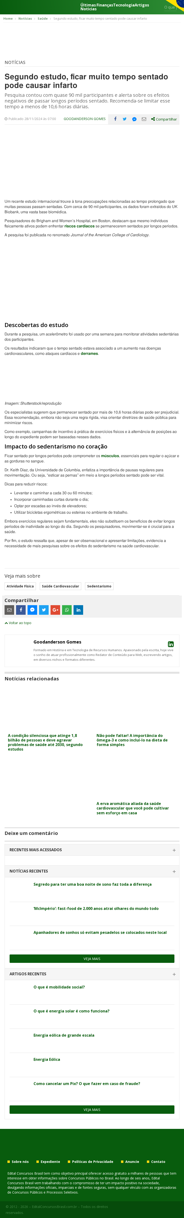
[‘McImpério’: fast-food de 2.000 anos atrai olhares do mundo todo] (20, 914)
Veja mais (92, 958)
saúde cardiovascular (60, 586)
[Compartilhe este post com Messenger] (134, 119)
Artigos (142, 5)
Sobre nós (20, 1161)
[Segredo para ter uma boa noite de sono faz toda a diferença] (20, 889)
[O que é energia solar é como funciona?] (20, 1016)
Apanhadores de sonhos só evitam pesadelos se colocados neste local (100, 932)
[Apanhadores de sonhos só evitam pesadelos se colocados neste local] (20, 938)
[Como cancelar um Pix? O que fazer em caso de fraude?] (20, 1089)
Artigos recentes (28, 974)
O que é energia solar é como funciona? (71, 1011)
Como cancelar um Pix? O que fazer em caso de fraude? (87, 1083)
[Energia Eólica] (20, 1065)
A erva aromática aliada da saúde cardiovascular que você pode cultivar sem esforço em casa (133, 808)
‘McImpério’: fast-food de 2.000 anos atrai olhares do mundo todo (96, 908)
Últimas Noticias (88, 7)
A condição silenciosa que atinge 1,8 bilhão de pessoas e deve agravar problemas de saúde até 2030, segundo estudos (45, 742)
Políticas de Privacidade (92, 1161)
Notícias (15, 62)
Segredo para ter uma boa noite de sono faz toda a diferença (93, 884)
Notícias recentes (29, 871)
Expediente (50, 1161)
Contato (158, 1161)
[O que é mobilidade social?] (20, 992)
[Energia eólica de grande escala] (20, 1040)
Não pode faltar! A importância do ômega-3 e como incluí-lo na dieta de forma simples (132, 740)
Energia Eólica (47, 1059)
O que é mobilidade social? (59, 987)
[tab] (92, 850)
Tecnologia (124, 5)
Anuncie (132, 1161)
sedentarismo (99, 586)
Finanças (105, 5)
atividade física (20, 586)
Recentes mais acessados (36, 849)
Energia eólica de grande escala (64, 1035)
